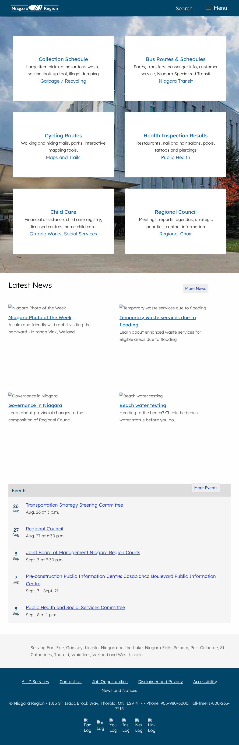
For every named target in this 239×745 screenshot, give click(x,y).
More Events (205, 487)
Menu (220, 8)
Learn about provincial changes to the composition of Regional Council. (45, 412)
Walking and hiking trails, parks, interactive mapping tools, (63, 142)
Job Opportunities (110, 681)
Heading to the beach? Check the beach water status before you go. (159, 412)
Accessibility (205, 681)
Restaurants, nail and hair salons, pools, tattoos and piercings (175, 142)
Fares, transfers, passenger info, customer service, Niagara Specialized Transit (176, 66)
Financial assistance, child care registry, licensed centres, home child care (63, 219)
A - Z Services (35, 681)
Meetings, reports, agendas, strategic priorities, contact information (176, 219)
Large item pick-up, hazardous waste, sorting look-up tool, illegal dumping (63, 66)
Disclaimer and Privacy (160, 681)
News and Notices (119, 690)
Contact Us (70, 681)
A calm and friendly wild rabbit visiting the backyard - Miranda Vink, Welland (49, 325)
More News (195, 288)
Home (35, 8)
